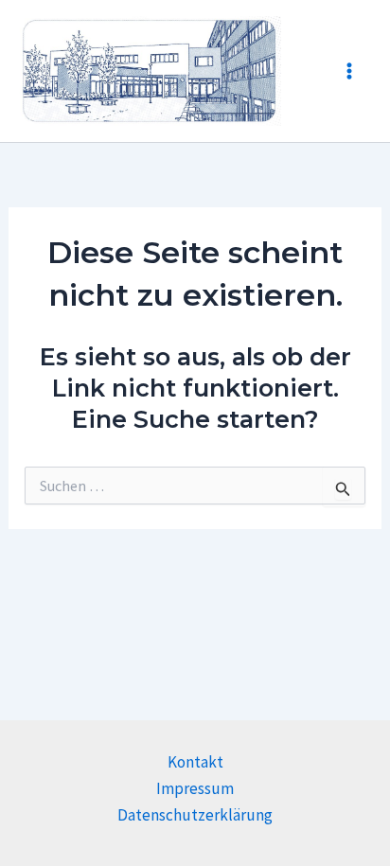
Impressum (195, 788)
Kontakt (195, 761)
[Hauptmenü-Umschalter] (350, 71)
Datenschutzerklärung (195, 814)
